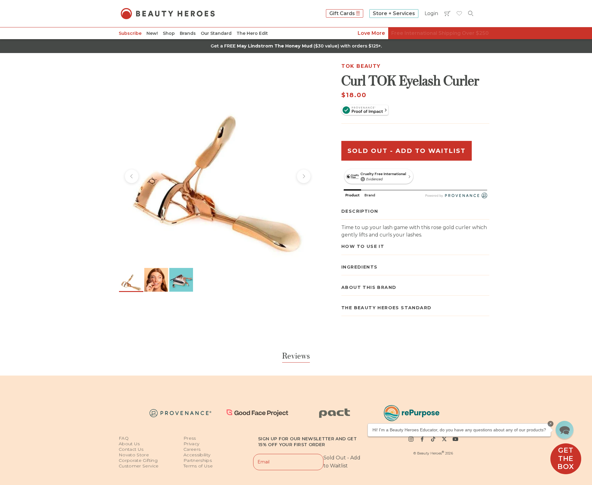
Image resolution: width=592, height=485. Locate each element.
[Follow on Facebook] (422, 439)
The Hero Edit (252, 33)
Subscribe (130, 33)
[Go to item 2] (156, 279)
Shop (169, 33)
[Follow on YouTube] (455, 439)
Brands (188, 33)
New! (152, 33)
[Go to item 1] (131, 279)
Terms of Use (198, 466)
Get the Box (565, 458)
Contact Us (131, 449)
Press (189, 438)
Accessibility (197, 455)
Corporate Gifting (138, 460)
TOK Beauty (361, 66)
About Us (129, 443)
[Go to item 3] (181, 279)
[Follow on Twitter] (444, 439)
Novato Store (134, 455)
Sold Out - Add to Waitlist (406, 151)
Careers (191, 449)
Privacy (191, 443)
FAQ (124, 438)
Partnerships (197, 460)
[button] (565, 430)
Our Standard (216, 33)
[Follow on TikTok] (433, 439)
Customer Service (139, 466)
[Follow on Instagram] (411, 439)
